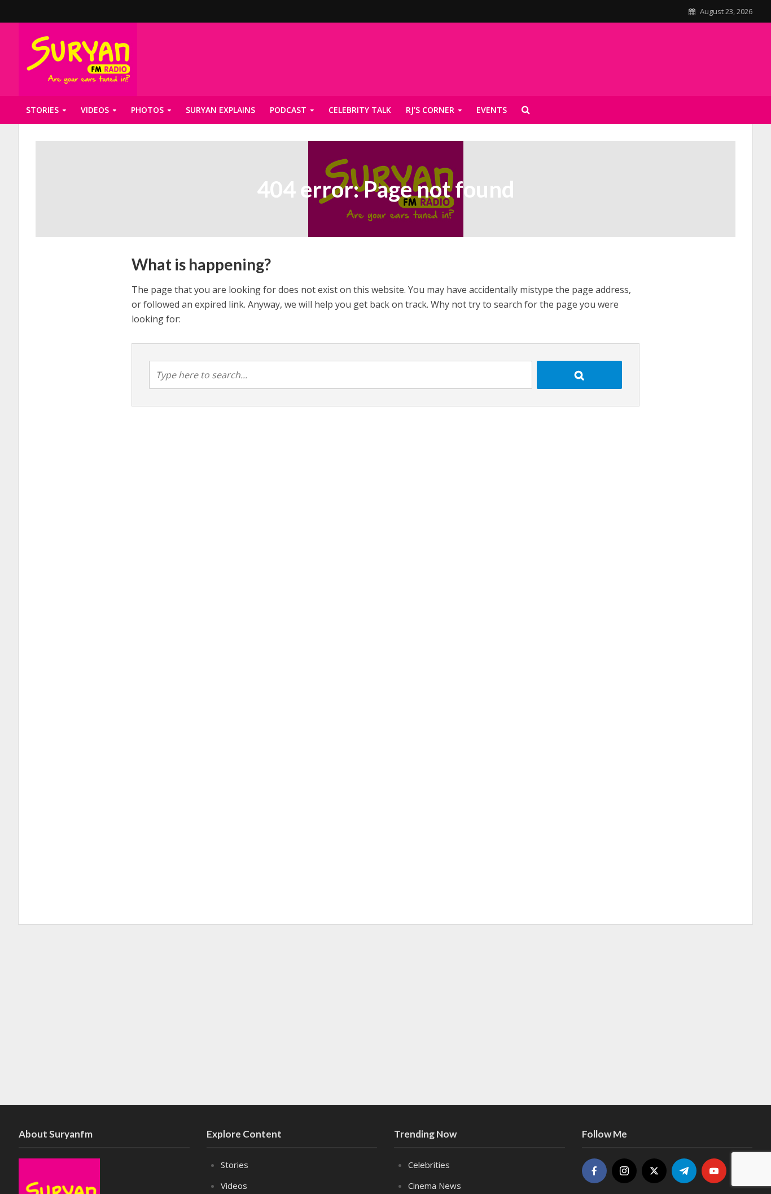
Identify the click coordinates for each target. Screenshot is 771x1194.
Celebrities (429, 1164)
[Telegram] (684, 1170)
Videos (95, 109)
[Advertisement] (385, 1014)
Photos (147, 109)
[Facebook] (594, 1170)
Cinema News (434, 1185)
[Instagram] (624, 1170)
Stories (42, 109)
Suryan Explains (220, 109)
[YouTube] (714, 1170)
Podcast (288, 109)
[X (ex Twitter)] (654, 1170)
